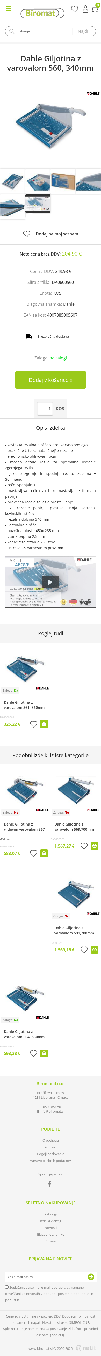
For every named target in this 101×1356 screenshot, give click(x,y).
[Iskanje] (84, 31)
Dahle (69, 304)
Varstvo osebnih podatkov (50, 1160)
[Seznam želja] (74, 11)
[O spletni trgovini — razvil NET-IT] (86, 1348)
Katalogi (50, 1214)
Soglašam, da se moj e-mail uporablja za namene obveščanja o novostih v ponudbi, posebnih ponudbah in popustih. (49, 1293)
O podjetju (50, 1140)
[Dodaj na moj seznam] (34, 724)
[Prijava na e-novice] (91, 1277)
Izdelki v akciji (50, 1221)
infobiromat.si (52, 1111)
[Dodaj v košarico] (44, 724)
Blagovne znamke (50, 1234)
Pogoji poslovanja (50, 1153)
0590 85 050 (52, 1106)
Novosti (51, 1227)
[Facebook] (50, 1185)
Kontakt (50, 1147)
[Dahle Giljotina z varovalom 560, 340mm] (50, 125)
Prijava (85, 9)
